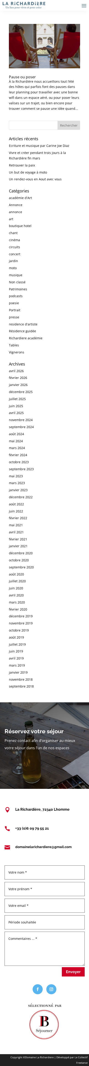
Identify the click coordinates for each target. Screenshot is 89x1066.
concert (14, 254)
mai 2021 (16, 525)
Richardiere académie (25, 338)
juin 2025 (16, 406)
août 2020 (16, 574)
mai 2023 (16, 476)
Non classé (17, 282)
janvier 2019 (18, 672)
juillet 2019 (17, 644)
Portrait (14, 310)
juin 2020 (16, 588)
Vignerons (16, 352)
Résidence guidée (22, 331)
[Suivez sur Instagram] (51, 989)
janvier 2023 (18, 490)
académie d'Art (20, 198)
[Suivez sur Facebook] (38, 989)
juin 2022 (16, 511)
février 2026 (18, 378)
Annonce (15, 205)
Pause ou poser (22, 76)
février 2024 (18, 455)
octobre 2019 (19, 630)
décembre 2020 (21, 553)
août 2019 (16, 637)
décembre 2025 (21, 392)
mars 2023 (17, 483)
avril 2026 (16, 371)
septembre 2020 (21, 567)
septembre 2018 (21, 686)
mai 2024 (16, 441)
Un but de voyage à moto (28, 172)
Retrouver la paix (22, 165)
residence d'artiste (23, 324)
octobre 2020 (19, 560)
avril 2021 (16, 532)
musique (15, 275)
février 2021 (18, 539)
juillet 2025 (17, 399)
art (11, 219)
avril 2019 (16, 658)
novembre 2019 (21, 623)
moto (13, 268)
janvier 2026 (18, 385)
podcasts (16, 296)
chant (13, 233)
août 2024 (16, 434)
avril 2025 (16, 413)
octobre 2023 (19, 462)
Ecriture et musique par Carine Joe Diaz (39, 145)
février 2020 (18, 609)
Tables (14, 345)
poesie (14, 303)
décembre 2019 (21, 616)
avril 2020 (16, 595)
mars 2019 (17, 665)
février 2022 (18, 518)
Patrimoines (18, 289)
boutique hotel (20, 226)
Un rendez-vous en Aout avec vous (35, 179)
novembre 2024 (21, 420)
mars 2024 (17, 448)
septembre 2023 (21, 469)
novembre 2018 (21, 679)
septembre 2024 (21, 427)
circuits (14, 247)
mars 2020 (17, 602)
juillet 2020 (17, 581)
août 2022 (16, 504)
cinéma (14, 240)
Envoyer (73, 972)
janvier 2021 (18, 546)
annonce (15, 212)
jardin (13, 261)
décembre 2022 (21, 497)
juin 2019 (16, 651)
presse (14, 317)
